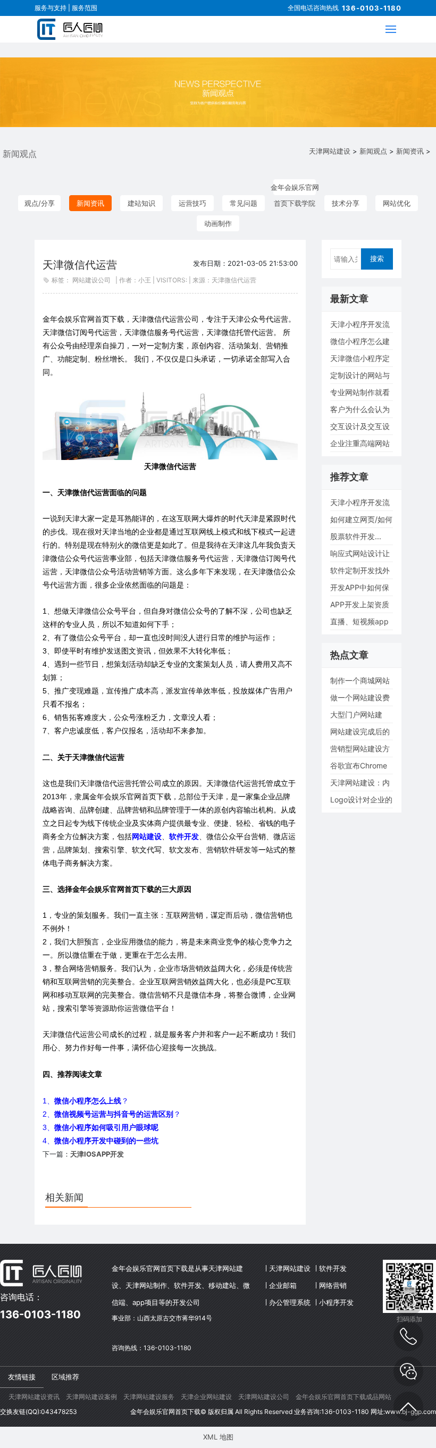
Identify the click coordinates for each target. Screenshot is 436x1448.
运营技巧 (192, 203)
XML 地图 (218, 1437)
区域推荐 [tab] (65, 1376)
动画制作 (218, 223)
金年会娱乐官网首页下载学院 (295, 189)
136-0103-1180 (371, 8)
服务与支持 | (53, 8)
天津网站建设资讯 (34, 1397)
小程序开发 (336, 1302)
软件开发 (333, 1268)
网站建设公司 (91, 280)
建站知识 (141, 203)
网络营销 (333, 1285)
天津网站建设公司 (263, 1397)
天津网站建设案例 (91, 1397)
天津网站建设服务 (148, 1397)
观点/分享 (39, 203)
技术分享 (345, 203)
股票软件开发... (355, 536)
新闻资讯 (410, 151)
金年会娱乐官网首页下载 (165, 1412)
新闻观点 (373, 151)
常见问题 (243, 203)
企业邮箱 (283, 1285)
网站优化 (396, 203)
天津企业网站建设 (206, 1397)
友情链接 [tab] (22, 1376)
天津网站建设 (329, 151)
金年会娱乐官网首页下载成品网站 (343, 1397)
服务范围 (84, 8)
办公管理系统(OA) (290, 1304)
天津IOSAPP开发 (97, 1154)
